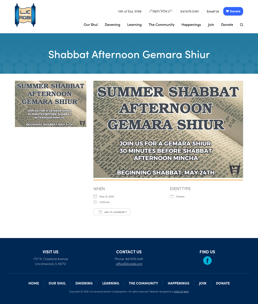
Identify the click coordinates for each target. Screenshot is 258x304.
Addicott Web (181, 291)
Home (33, 283)
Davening (112, 24)
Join (211, 24)
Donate (227, 24)
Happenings (191, 24)
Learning (134, 24)
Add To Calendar (114, 212)
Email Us (213, 11)
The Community (161, 24)
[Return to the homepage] (25, 15)
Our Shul (91, 24)
